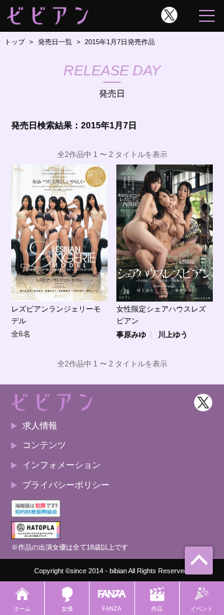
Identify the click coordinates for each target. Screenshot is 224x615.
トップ (14, 41)
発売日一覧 (55, 41)
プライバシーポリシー (66, 485)
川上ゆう (173, 334)
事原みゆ (131, 334)
